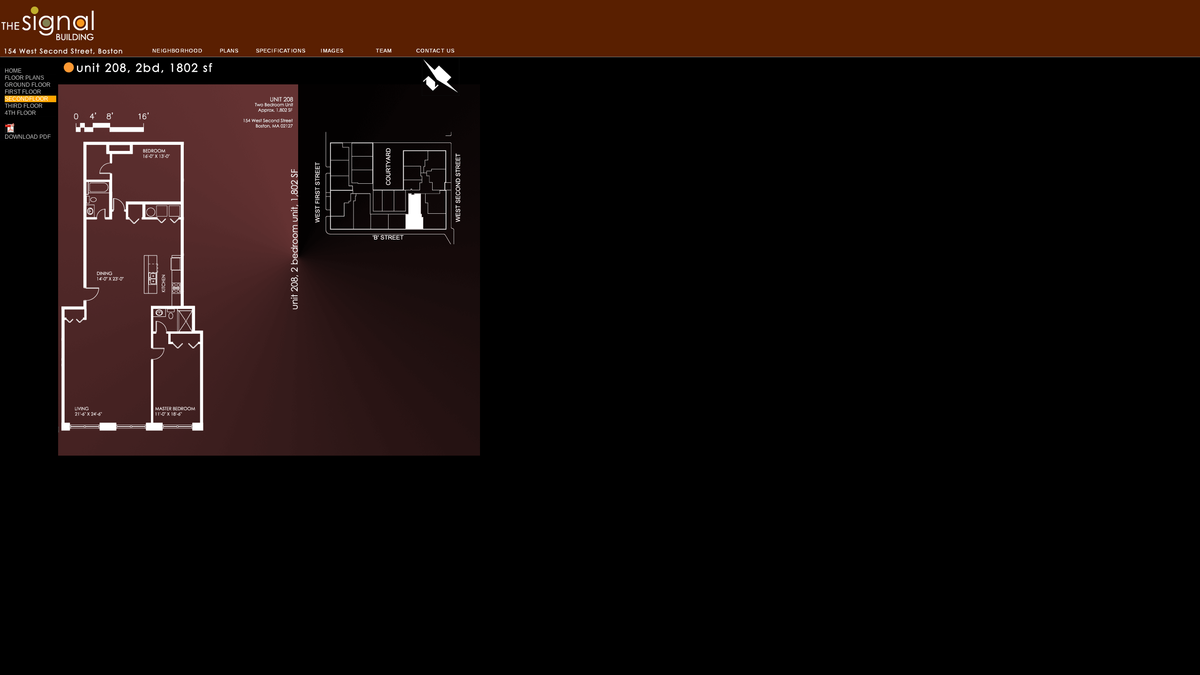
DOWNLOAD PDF (28, 137)
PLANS (229, 50)
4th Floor (20, 113)
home (13, 71)
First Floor (23, 92)
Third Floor (24, 106)
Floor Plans (24, 78)
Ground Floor (28, 85)
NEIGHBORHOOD (177, 50)
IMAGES (332, 50)
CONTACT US (435, 50)
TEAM (384, 50)
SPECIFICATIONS (281, 50)
